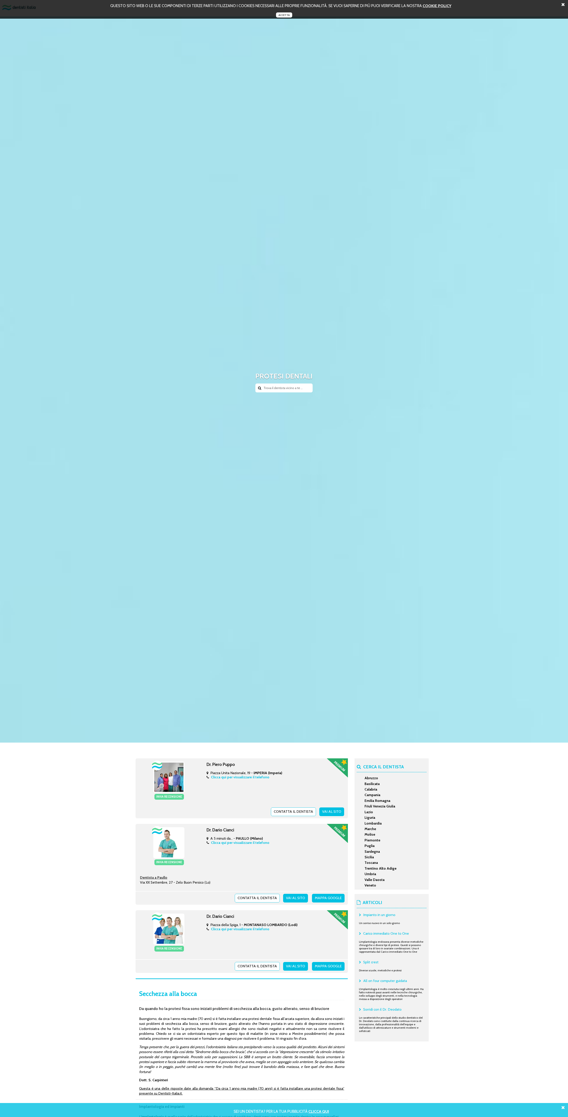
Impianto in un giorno (379, 915)
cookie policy (437, 5)
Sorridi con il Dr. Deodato (382, 1009)
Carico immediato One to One (386, 933)
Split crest (371, 962)
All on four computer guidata (385, 981)
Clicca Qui (318, 1111)
